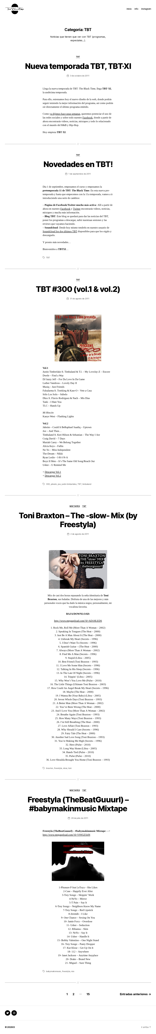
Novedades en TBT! (78, 164)
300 (48, 484)
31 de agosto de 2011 (79, 298)
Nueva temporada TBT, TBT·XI (78, 66)
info (136, 9)
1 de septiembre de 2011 (79, 174)
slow (65, 768)
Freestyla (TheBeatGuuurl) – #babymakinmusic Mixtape (78, 804)
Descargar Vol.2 (53, 475)
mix (72, 971)
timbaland (86, 484)
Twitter (76, 208)
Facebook (88, 117)
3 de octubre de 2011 (79, 75)
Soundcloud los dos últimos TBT (60, 231)
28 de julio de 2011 (79, 818)
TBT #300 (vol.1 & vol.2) (78, 289)
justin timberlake (69, 484)
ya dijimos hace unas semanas (65, 114)
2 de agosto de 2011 (79, 534)
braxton (49, 768)
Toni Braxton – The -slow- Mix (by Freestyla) (78, 520)
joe (59, 484)
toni (70, 768)
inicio (129, 9)
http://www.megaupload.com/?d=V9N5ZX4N (66, 834)
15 (88, 994)
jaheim (54, 484)
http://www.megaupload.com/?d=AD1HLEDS (78, 620)
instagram (146, 9)
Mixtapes (75, 506)
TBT (78, 57)
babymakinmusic (53, 971)
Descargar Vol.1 (53, 472)
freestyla (58, 768)
